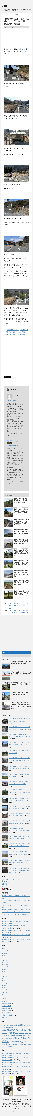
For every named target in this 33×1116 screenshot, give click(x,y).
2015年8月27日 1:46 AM (12, 446)
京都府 (11, 1025)
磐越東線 (21, 49)
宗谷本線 (5, 1027)
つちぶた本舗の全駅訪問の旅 (10, 879)
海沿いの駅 (11, 1035)
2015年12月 (5, 955)
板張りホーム (21, 1033)
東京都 (16, 1033)
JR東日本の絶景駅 (13, 330)
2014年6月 (4, 976)
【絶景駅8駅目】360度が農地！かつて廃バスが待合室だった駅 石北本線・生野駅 (20, 792)
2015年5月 (4, 958)
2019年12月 (5, 951)
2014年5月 (4, 978)
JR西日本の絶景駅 (6, 1010)
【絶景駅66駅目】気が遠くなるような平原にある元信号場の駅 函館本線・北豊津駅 (19, 737)
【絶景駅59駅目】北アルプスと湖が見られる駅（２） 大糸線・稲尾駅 (21, 531)
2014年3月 (4, 980)
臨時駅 (14, 1041)
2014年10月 (5, 967)
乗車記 (3, 1017)
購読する (6, 652)
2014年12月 (5, 962)
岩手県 (20, 1030)
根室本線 (26, 1033)
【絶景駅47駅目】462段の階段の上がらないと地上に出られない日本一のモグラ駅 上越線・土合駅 (20, 871)
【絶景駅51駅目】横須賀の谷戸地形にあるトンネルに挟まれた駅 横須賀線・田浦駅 (19, 830)
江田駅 (24, 51)
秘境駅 (3, 1001)
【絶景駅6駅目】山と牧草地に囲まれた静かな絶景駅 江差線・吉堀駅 (21, 510)
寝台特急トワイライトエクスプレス (18, 1027)
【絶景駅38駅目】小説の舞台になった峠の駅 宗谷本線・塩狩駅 (21, 592)
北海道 (20, 1024)
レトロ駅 (3, 1025)
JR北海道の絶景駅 (6, 1003)
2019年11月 (5, 953)
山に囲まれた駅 (10, 1029)
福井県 (7, 1038)
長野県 (26, 1044)
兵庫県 (14, 1025)
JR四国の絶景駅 (6, 1012)
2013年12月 (5, 987)
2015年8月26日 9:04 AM (12, 400)
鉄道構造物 (21, 1044)
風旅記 (14, 395)
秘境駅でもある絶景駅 (17, 332)
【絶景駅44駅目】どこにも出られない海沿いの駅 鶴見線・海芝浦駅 (22, 541)
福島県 (22, 334)
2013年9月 (4, 994)
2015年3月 (4, 960)
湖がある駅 (19, 1035)
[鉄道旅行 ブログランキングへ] (16, 889)
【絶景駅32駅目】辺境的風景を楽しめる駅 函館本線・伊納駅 (21, 582)
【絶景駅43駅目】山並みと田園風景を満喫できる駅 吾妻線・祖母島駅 (21, 562)
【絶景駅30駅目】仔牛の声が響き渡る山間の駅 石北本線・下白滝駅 (21, 500)
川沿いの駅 (15, 334)
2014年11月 (5, 964)
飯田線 (10, 1046)
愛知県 (5, 1033)
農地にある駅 (12, 1044)
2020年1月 (4, 948)
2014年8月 (4, 971)
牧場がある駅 (26, 1035)
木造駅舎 (11, 1033)
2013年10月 (5, 992)
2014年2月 (4, 983)
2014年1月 (4, 985)
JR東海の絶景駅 (6, 1008)
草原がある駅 (21, 1042)
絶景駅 (4, 6)
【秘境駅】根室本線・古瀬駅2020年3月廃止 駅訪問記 (16, 909)
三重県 (8, 1025)
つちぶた (14, 441)
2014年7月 (4, 974)
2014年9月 (4, 969)
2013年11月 (5, 990)
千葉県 (26, 1025)
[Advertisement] (16, 355)
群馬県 (11, 1042)
